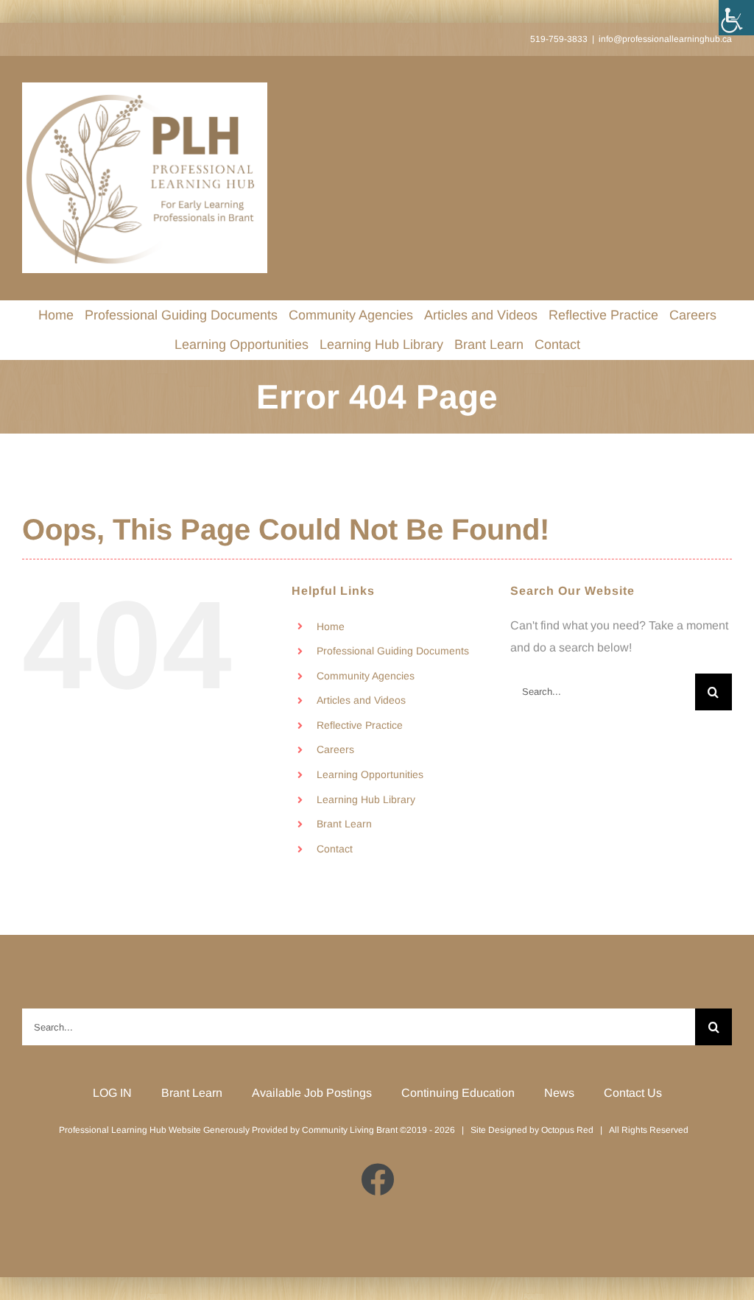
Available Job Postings (312, 1093)
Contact (335, 849)
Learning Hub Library (366, 799)
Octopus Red (567, 1130)
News (559, 1093)
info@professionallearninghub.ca (665, 39)
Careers (335, 749)
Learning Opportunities (370, 774)
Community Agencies (366, 676)
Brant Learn (344, 824)
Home (331, 626)
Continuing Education (458, 1093)
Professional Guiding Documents (393, 651)
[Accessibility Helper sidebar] (736, 17)
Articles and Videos (361, 700)
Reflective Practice (360, 725)
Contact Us (633, 1093)
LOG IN (112, 1093)
